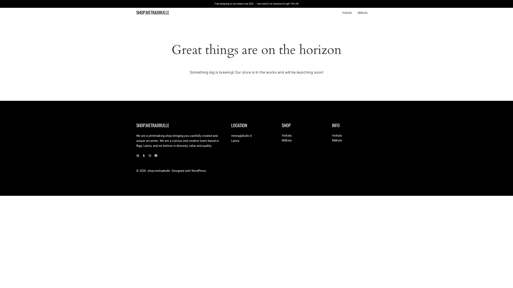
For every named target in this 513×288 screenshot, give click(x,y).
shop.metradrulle (152, 13)
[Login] (375, 13)
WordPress (198, 171)
